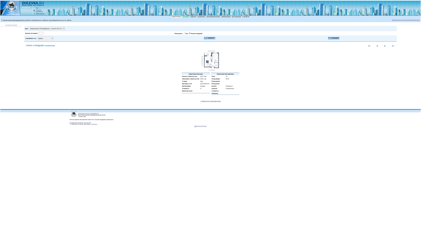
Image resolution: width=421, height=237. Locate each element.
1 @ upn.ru (94, 124)
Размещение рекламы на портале (80, 122)
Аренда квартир (40, 13)
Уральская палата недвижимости (88, 113)
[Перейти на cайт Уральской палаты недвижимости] (34, 8)
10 (16, 25)
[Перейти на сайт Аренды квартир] (34, 13)
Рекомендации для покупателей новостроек (406, 20)
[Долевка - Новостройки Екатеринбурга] (33, 4)
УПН (37, 8)
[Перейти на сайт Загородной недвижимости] (34, 11)
